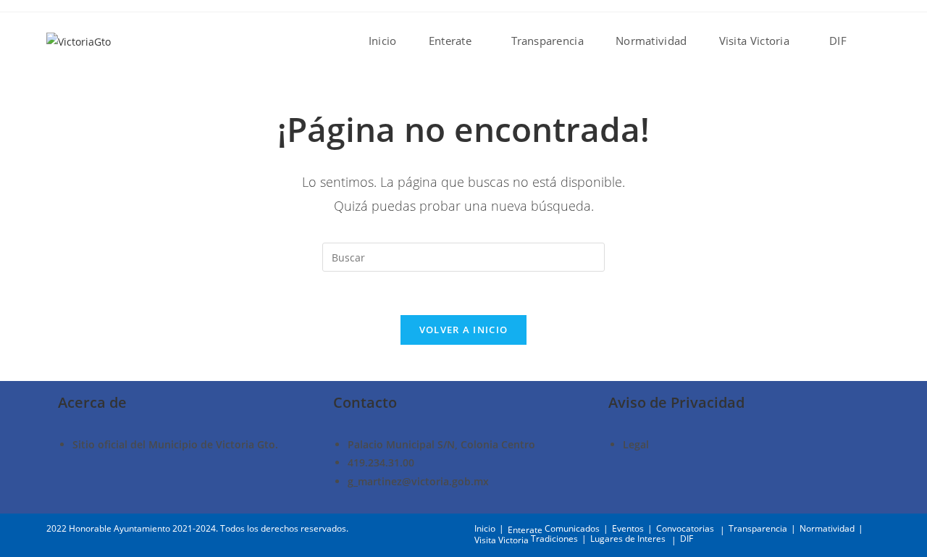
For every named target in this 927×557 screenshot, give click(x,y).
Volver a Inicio (463, 329)
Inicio (484, 528)
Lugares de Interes (628, 538)
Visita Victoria (501, 540)
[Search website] (877, 41)
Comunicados (572, 528)
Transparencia (758, 528)
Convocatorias (685, 528)
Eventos (628, 528)
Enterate (525, 530)
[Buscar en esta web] (463, 256)
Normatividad (827, 528)
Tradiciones (554, 538)
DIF (686, 538)
